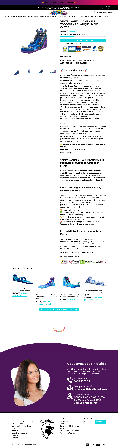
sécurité (72, 16)
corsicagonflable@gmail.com (106, 8)
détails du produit (67, 56)
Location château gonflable (15, 16)
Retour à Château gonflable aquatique (60, 309)
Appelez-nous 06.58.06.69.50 (106, 6)
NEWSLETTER (87, 418)
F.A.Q (61, 435)
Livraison (98, 16)
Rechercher (64, 421)
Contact (106, 16)
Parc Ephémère (33, 16)
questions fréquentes (85, 16)
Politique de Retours (67, 433)
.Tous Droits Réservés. (30, 444)
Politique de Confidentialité (70, 431)
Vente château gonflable (49, 16)
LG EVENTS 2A (19, 444)
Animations (63, 16)
